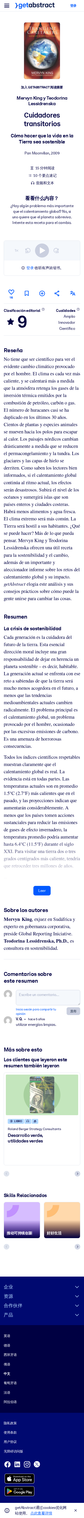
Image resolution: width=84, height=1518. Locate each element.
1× (16, 250)
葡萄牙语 (10, 1383)
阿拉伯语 (10, 1402)
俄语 (7, 1364)
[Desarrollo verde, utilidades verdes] (42, 1095)
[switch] (42, 251)
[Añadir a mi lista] (42, 293)
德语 (7, 1345)
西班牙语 (10, 1355)
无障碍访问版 (13, 1451)
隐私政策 (10, 1423)
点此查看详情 (41, 1513)
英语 (7, 1336)
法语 (7, 1392)
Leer (42, 890)
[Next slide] (77, 1174)
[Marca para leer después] (26, 293)
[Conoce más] (43, 309)
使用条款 (10, 1432)
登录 (30, 268)
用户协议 (10, 1442)
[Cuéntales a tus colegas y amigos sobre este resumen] (57, 293)
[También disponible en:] (72, 293)
